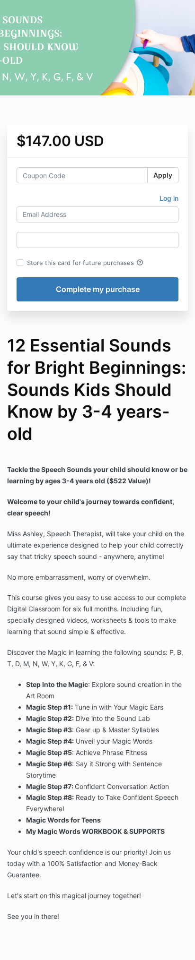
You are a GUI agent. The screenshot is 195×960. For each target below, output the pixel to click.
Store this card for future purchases (85, 262)
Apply (162, 175)
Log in (169, 198)
